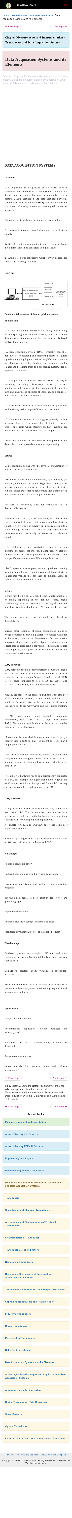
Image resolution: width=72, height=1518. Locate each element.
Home (6, 15)
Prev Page (13, 26)
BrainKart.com (26, 4)
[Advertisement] (36, 122)
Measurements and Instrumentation (32, 15)
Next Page (59, 26)
